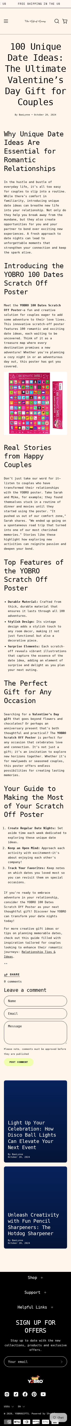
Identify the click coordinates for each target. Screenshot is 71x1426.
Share (15, 974)
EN (19, 1406)
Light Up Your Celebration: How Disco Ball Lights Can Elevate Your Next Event (32, 1135)
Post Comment (18, 1062)
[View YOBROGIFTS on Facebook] (25, 1394)
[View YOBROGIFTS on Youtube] (43, 1394)
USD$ (7, 1406)
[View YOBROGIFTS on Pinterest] (34, 1394)
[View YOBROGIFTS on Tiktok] (16, 1394)
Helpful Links (32, 1307)
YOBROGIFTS (22, 1413)
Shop (32, 1277)
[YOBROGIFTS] (36, 21)
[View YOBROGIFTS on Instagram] (7, 1394)
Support (32, 1292)
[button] (56, 21)
